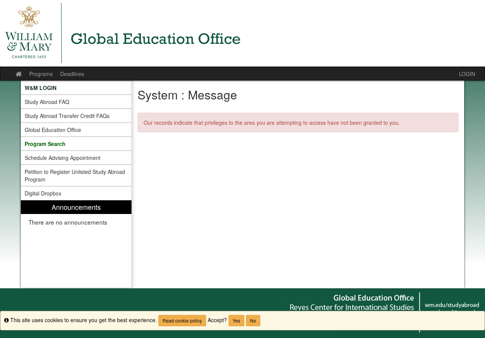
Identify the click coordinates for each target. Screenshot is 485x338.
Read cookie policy (182, 320)
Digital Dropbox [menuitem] (43, 193)
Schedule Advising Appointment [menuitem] (62, 157)
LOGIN (467, 74)
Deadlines (72, 74)
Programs (41, 74)
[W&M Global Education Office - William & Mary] (242, 33)
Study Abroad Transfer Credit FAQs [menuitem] (67, 115)
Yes (236, 320)
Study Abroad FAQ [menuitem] (47, 101)
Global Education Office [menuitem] (53, 129)
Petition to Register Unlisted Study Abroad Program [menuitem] (75, 175)
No (253, 320)
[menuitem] (76, 88)
